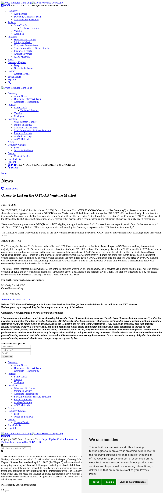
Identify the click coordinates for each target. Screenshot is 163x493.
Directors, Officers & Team (27, 16)
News (11, 59)
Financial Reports (23, 51)
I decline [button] (109, 481)
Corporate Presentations (26, 45)
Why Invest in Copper (25, 39)
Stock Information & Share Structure (32, 48)
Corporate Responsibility (26, 19)
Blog (16, 65)
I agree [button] (95, 481)
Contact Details (21, 73)
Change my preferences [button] (133, 481)
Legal (44, 439)
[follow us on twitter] (5, 5)
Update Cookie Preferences (63, 439)
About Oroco (20, 13)
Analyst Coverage (23, 53)
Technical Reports (29, 28)
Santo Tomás (20, 25)
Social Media (14, 76)
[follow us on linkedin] (2, 5)
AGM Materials (22, 56)
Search (14, 167)
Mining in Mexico (23, 42)
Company (13, 11)
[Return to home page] (16, 2)
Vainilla (18, 31)
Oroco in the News (23, 68)
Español (12, 79)
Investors (12, 36)
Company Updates (17, 62)
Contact (11, 71)
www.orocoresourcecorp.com (16, 299)
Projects (12, 22)
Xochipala (19, 33)
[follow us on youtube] (8, 5)
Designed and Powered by (21, 442)
